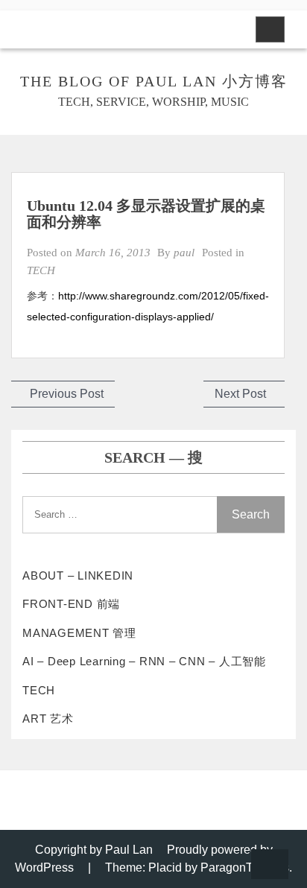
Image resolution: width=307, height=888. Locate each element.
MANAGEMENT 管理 (79, 633)
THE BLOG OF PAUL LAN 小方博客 (154, 81)
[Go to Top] (269, 865)
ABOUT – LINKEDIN (77, 575)
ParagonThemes (244, 867)
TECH (41, 270)
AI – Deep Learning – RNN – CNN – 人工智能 (144, 661)
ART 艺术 (48, 718)
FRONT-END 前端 (71, 603)
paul (184, 253)
